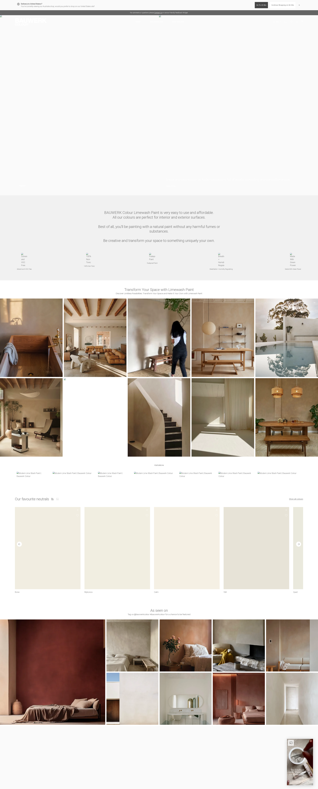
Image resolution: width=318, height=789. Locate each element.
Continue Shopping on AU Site (282, 5)
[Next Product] (298, 544)
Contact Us (158, 13)
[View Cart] (302, 22)
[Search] (285, 21)
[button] (95, 338)
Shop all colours (296, 499)
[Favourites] (291, 21)
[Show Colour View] (52, 499)
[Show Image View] (57, 499)
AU (277, 22)
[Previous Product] (19, 544)
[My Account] (297, 22)
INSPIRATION (178, 22)
